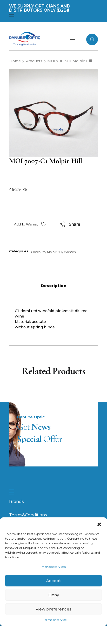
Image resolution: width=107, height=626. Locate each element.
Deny (53, 594)
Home (15, 61)
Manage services (54, 567)
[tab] (53, 285)
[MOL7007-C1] (53, 113)
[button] (99, 523)
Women (70, 252)
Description (53, 285)
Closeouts (38, 252)
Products (34, 61)
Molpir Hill (54, 252)
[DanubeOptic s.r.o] (24, 39)
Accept (53, 580)
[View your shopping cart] (92, 39)
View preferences (53, 609)
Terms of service (54, 620)
